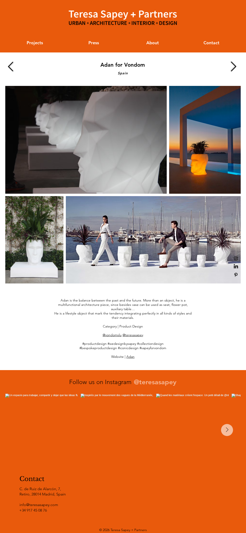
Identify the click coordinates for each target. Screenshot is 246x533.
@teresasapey (133, 335)
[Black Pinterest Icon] (236, 274)
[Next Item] (227, 430)
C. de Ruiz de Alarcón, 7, (40, 489)
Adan (130, 356)
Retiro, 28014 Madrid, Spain (42, 494)
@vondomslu (112, 335)
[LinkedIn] (236, 266)
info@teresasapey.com (38, 504)
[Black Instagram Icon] (236, 258)
